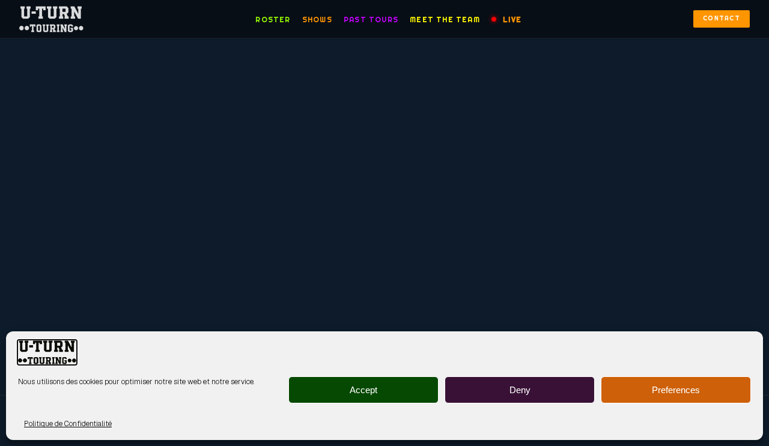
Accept (363, 390)
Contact (721, 18)
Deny (519, 390)
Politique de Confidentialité (68, 424)
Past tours (371, 19)
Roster (272, 19)
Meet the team (445, 19)
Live (512, 19)
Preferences (676, 390)
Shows (317, 19)
